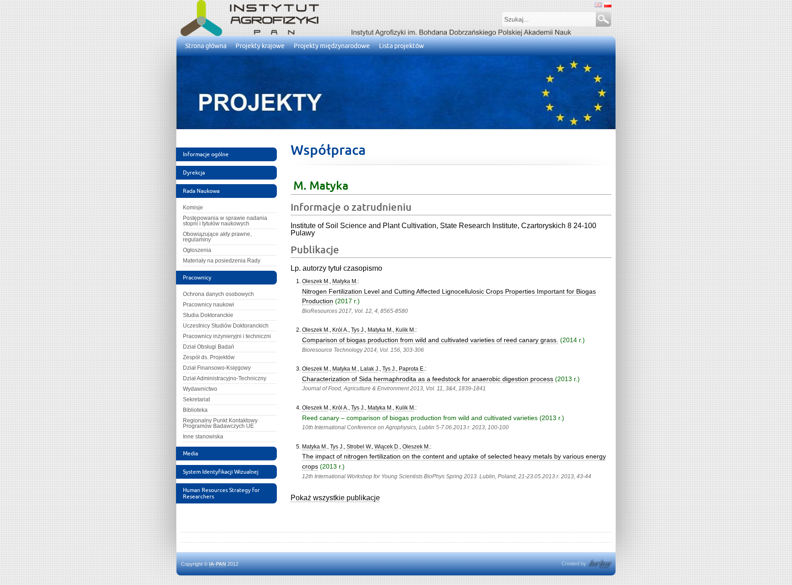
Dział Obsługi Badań (208, 347)
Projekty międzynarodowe (332, 45)
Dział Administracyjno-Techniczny (224, 378)
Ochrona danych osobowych (218, 294)
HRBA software (600, 564)
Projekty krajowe (260, 45)
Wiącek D (386, 446)
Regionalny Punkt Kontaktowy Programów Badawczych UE (220, 423)
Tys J (357, 330)
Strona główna (205, 45)
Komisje (193, 207)
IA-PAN (217, 564)
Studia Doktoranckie (208, 315)
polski (607, 4)
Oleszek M (315, 281)
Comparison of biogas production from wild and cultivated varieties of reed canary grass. (430, 340)
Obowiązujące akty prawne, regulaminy (217, 237)
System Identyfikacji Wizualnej (220, 472)
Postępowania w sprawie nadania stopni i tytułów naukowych (225, 221)
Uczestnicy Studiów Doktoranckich (226, 326)
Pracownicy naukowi (208, 304)
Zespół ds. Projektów (209, 357)
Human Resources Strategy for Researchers (221, 493)
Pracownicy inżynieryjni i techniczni (227, 336)
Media (190, 453)
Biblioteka (195, 410)
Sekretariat (196, 399)
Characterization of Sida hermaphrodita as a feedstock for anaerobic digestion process (427, 379)
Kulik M (405, 330)
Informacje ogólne (206, 154)
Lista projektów (401, 45)
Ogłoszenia (197, 250)
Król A (339, 330)
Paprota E (411, 369)
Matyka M (344, 281)
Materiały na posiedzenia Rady (221, 260)
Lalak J (369, 369)
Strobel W (358, 446)
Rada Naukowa (201, 191)
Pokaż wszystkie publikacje (335, 498)
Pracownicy (197, 277)
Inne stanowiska (203, 436)
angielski (598, 4)
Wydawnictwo (200, 389)
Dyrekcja (194, 172)
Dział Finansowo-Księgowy (217, 368)
